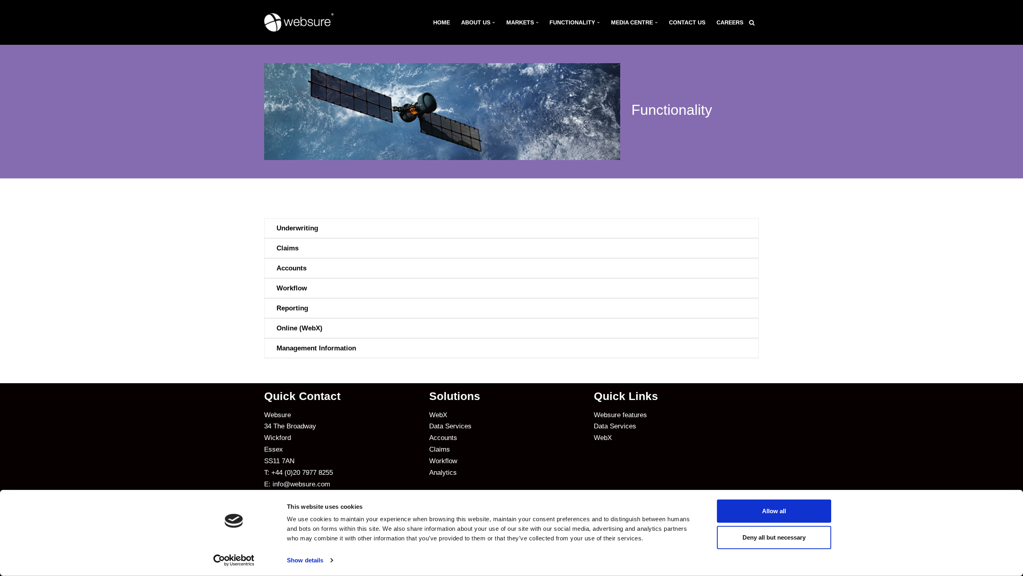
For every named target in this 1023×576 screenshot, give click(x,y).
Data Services (450, 426)
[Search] (752, 23)
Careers (729, 23)
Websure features (620, 415)
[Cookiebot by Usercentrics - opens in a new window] (234, 560)
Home (441, 23)
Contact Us (687, 23)
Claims (439, 449)
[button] (493, 22)
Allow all (774, 511)
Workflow (443, 461)
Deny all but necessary (774, 537)
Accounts (443, 438)
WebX (438, 415)
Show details (305, 560)
